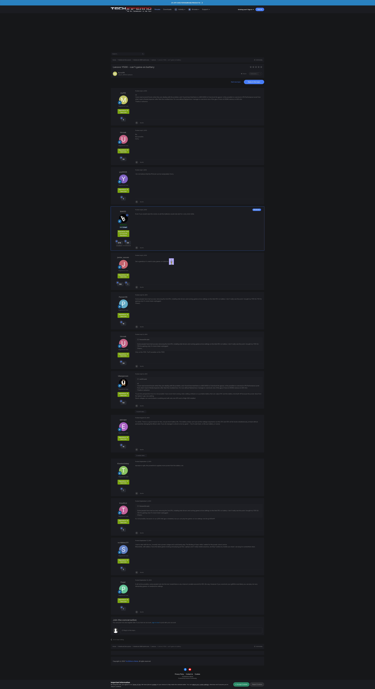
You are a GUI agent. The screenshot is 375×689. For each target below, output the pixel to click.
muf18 (122, 72)
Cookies (197, 674)
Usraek (123, 132)
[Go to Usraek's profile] (123, 139)
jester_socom (123, 257)
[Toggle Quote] (138, 339)
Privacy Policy (179, 674)
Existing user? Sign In (245, 9)
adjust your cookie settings (200, 684)
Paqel (123, 582)
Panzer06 (123, 297)
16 (123, 324)
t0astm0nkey (123, 464)
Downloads (167, 9)
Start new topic (236, 82)
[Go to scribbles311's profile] (123, 549)
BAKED (123, 211)
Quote (142, 122)
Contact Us (189, 674)
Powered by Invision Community (187, 678)
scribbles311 (123, 543)
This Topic (135, 54)
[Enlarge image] (171, 261)
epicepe (123, 420)
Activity (181, 9)
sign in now (155, 622)
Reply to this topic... (129, 630)
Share (244, 73)
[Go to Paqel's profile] (123, 589)
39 (123, 159)
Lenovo (130, 75)
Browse (195, 9)
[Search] (143, 53)
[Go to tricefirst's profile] (123, 510)
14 (123, 447)
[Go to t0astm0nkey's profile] (123, 470)
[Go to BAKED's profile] (123, 218)
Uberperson (123, 376)
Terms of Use (137, 684)
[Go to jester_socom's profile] (123, 264)
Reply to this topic (254, 82)
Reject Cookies (257, 684)
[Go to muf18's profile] (115, 74)
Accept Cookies (242, 684)
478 (119, 243)
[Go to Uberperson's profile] (123, 383)
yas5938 (123, 172)
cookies (154, 684)
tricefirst (123, 503)
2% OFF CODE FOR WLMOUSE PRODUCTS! (185, 3)
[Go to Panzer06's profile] (123, 303)
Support (205, 9)
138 (120, 284)
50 (123, 403)
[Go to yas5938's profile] (123, 178)
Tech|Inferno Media (131, 661)
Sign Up (260, 9)
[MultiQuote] (136, 122)
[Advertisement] (187, 33)
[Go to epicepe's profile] (123, 426)
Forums (157, 9)
